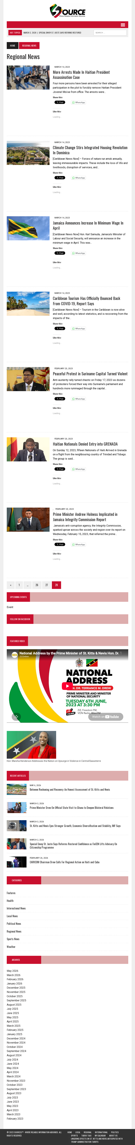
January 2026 (14, 983)
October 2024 (15, 1046)
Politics (115, 1132)
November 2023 (16, 1080)
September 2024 (16, 1051)
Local (77, 1132)
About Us (113, 1135)
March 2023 (13, 1114)
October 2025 (15, 996)
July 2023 (12, 1097)
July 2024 (12, 1059)
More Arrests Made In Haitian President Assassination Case (81, 74)
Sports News (13, 939)
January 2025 (14, 1034)
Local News (12, 916)
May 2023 (12, 1106)
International (101, 1132)
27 (46, 585)
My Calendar (100, 1135)
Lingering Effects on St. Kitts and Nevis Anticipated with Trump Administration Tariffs (97, 1140)
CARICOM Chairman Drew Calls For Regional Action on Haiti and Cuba (64, 862)
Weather (11, 947)
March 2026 (13, 975)
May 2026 (12, 970)
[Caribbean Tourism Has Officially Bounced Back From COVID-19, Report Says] (28, 313)
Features (11, 893)
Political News (14, 924)
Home (70, 1132)
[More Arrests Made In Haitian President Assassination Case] (28, 87)
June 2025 (13, 1013)
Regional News (14, 931)
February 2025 (15, 1030)
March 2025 (13, 1025)
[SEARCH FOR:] (110, 32)
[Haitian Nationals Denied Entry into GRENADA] (28, 459)
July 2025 (12, 1008)
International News (16, 908)
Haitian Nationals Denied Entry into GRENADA (85, 444)
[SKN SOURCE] (67, 10)
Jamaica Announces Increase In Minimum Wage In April (88, 225)
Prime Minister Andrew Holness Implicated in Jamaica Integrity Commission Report (85, 516)
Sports (74, 1135)
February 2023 (15, 1118)
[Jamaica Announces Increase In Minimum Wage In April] (28, 238)
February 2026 (15, 979)
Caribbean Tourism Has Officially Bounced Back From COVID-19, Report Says (86, 300)
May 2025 (12, 1017)
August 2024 (14, 1055)
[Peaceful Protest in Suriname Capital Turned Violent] (28, 389)
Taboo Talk (86, 1135)
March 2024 (13, 1076)
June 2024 (13, 1063)
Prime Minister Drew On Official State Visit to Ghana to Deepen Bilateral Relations (72, 808)
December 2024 (16, 1038)
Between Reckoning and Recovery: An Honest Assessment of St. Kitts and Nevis (70, 789)
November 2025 (16, 992)
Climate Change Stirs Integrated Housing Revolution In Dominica (90, 149)
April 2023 (13, 1110)
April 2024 (13, 1072)
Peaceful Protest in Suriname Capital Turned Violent (90, 373)
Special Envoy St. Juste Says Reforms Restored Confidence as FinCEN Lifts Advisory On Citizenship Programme (73, 845)
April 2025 (13, 1021)
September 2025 (16, 1000)
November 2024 (16, 1042)
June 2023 (13, 1101)
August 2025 (14, 1004)
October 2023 (15, 1084)
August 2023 (14, 1093)
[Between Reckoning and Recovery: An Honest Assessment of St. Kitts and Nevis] (17, 792)
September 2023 (16, 1089)
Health (10, 901)
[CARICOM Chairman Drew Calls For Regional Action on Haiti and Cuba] (17, 865)
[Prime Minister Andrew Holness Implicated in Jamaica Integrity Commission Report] (28, 529)
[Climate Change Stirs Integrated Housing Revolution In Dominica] (28, 162)
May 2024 (12, 1068)
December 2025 (16, 987)
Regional (88, 1132)
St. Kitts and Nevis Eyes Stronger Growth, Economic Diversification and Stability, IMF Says (75, 826)
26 (37, 585)
